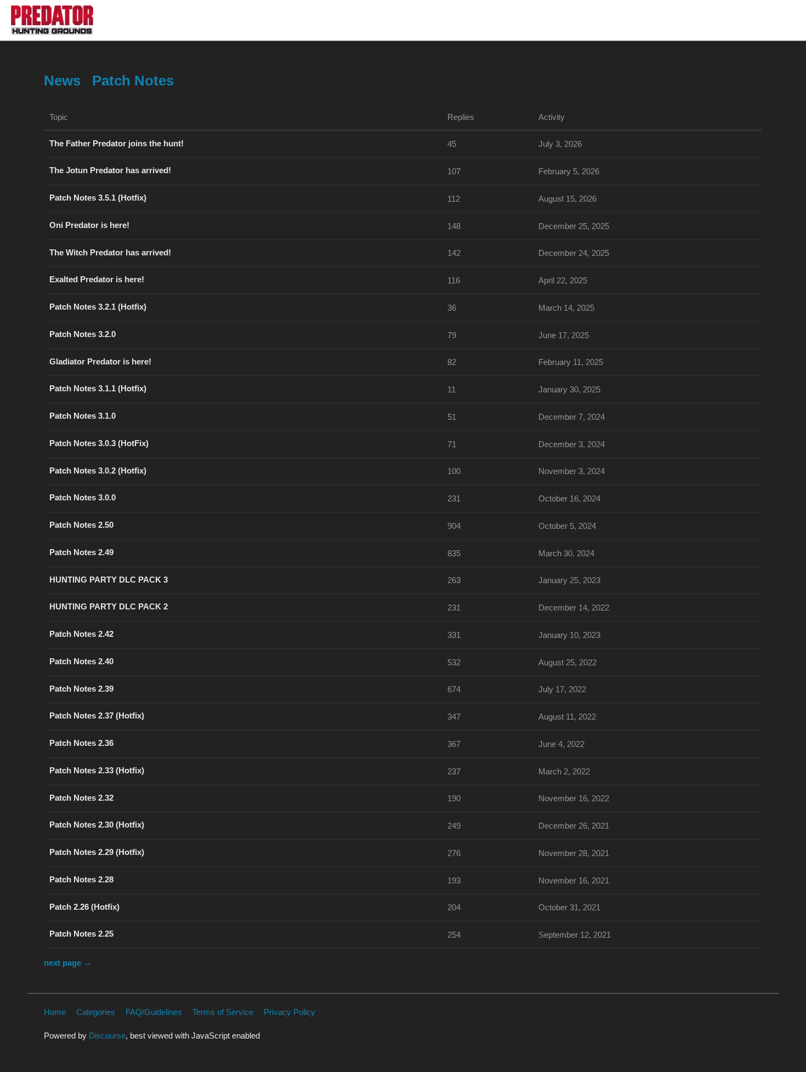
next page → (68, 962)
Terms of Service (222, 1012)
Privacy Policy (289, 1012)
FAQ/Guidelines (154, 1012)
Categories (95, 1012)
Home (55, 1012)
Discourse (107, 1035)
